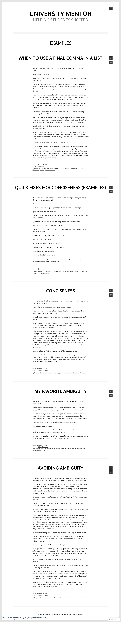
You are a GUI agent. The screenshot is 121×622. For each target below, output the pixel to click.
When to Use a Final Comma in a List (60, 58)
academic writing (41, 168)
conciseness (49, 271)
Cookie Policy (33, 619)
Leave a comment (50, 170)
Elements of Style (70, 372)
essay (68, 168)
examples (73, 168)
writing (42, 273)
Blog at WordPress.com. (45, 614)
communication (62, 168)
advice (38, 372)
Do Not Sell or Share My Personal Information (68, 614)
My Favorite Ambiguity (60, 391)
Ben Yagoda (50, 168)
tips (33, 273)
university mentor (61, 13)
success (85, 271)
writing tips (43, 170)
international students (82, 168)
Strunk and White (57, 373)
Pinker (50, 373)
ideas (60, 271)
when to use (36, 170)
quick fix (81, 271)
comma (56, 168)
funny (62, 448)
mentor (76, 271)
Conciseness (60, 290)
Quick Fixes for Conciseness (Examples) (60, 187)
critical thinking (61, 372)
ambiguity (43, 448)
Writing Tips (41, 166)
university (37, 273)
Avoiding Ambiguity (60, 468)
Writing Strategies (43, 269)
